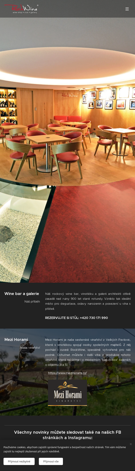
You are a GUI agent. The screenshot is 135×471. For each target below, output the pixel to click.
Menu (127, 8)
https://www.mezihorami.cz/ (67, 373)
